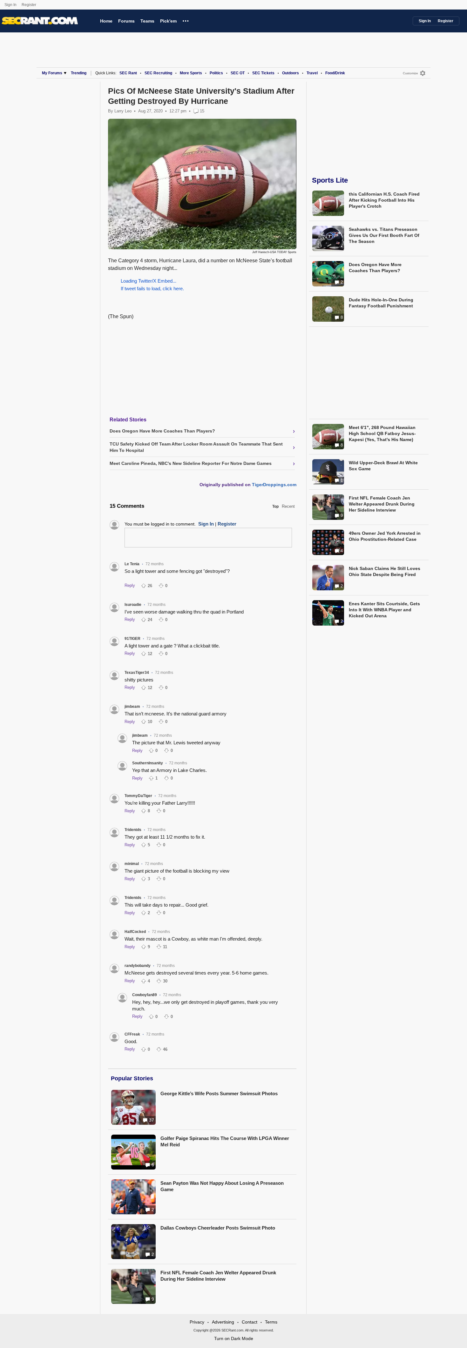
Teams (147, 21)
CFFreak (132, 1034)
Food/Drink (335, 73)
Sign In (10, 5)
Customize (410, 73)
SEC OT (238, 73)
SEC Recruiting (158, 73)
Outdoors (290, 73)
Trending (78, 73)
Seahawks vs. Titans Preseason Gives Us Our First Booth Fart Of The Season (384, 235)
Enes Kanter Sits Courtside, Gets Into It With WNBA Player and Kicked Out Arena (384, 609)
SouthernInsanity (147, 763)
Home (106, 21)
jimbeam (132, 706)
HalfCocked (135, 931)
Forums (126, 21)
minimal (132, 864)
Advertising (223, 1322)
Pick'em (168, 21)
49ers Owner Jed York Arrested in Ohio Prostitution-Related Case (385, 536)
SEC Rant (128, 73)
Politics (216, 73)
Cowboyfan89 (144, 995)
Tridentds (133, 830)
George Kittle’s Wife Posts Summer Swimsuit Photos (219, 1093)
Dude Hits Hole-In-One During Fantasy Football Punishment (381, 302)
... (185, 20)
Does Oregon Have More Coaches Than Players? (375, 267)
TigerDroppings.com (274, 484)
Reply (130, 585)
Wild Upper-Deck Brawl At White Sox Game (383, 465)
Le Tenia (132, 564)
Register (29, 5)
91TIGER (132, 638)
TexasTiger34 (137, 672)
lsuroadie (133, 604)
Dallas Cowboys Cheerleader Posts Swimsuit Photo (217, 1228)
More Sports (191, 73)
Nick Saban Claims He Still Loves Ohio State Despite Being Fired (384, 571)
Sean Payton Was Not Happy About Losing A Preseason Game (222, 1186)
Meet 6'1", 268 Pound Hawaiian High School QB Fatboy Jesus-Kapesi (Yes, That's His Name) (382, 433)
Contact (249, 1322)
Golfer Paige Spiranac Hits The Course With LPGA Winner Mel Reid (224, 1141)
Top (275, 506)
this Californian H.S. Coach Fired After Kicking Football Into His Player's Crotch (384, 200)
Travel (312, 73)
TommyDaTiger (138, 796)
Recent (288, 506)
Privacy (197, 1322)
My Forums (52, 73)
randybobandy (138, 965)
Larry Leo (123, 111)
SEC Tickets (263, 73)
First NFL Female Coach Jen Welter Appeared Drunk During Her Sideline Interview (218, 1276)
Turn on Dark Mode (233, 1338)
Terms (271, 1322)
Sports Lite (330, 180)
